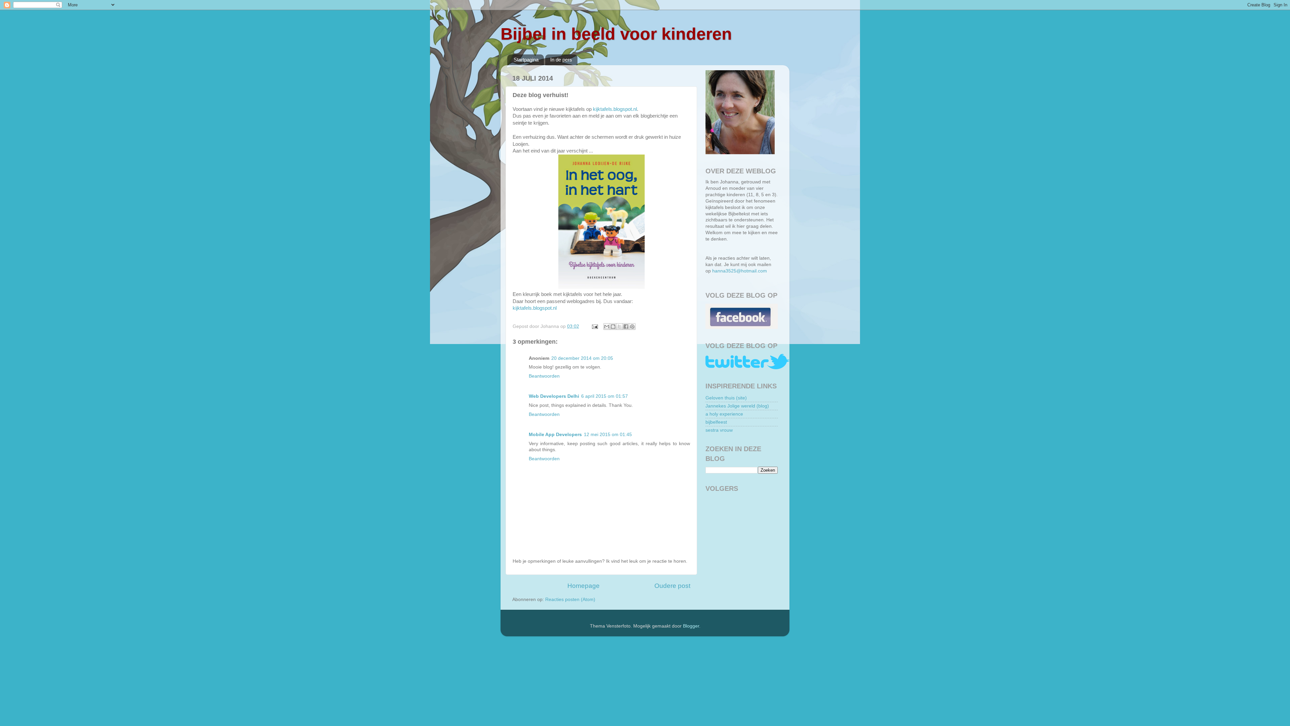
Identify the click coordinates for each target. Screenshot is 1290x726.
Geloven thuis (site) (726, 397)
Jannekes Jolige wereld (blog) (737, 406)
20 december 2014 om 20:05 (582, 358)
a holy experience (724, 414)
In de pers (561, 59)
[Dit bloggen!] (613, 326)
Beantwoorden (544, 376)
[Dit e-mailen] (606, 326)
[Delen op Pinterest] (632, 326)
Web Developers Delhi (554, 396)
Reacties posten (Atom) (570, 599)
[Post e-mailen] (594, 326)
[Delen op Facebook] (625, 326)
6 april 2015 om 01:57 (604, 396)
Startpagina (526, 59)
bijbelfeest (716, 422)
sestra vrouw (719, 430)
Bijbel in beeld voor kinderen (616, 34)
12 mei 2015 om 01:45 (608, 434)
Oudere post (672, 585)
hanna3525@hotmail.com (739, 270)
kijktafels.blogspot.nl (615, 109)
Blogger (691, 626)
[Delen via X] (619, 326)
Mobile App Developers (555, 434)
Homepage (583, 585)
